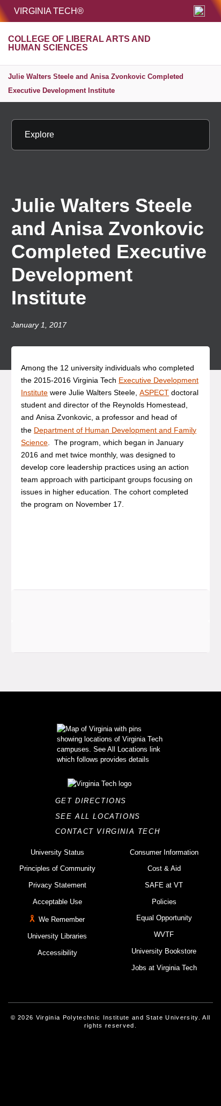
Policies (164, 902)
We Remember (62, 920)
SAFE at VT (164, 885)
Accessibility (57, 953)
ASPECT (154, 392)
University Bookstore (163, 951)
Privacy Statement (57, 885)
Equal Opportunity (164, 918)
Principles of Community (57, 868)
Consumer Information (164, 852)
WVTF (164, 934)
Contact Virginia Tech (110, 831)
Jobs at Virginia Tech (164, 968)
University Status (57, 852)
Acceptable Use (57, 902)
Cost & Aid (164, 868)
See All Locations (100, 816)
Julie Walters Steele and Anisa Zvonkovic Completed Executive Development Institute (95, 83)
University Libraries (57, 936)
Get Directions (94, 801)
